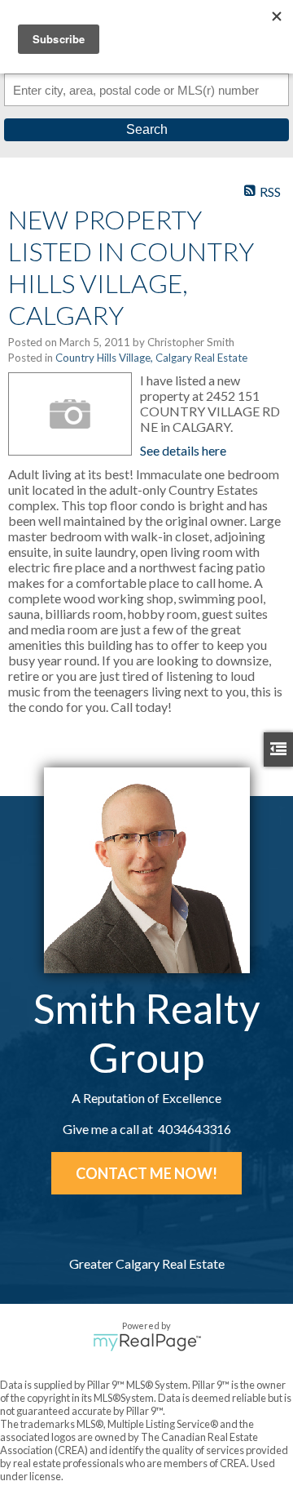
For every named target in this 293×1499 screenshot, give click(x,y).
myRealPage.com (147, 1342)
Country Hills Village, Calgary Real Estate (151, 357)
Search (147, 129)
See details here (183, 450)
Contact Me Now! (146, 1173)
